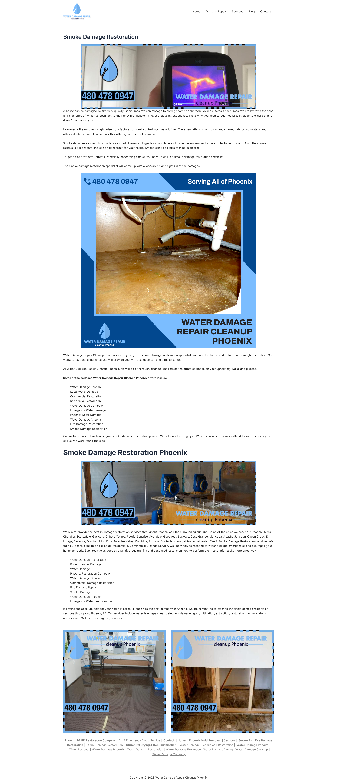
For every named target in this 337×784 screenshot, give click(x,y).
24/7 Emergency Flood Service (139, 740)
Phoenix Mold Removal (204, 740)
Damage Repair (216, 11)
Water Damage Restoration (145, 749)
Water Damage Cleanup (251, 749)
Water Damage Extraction (183, 749)
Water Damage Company (169, 754)
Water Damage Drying (218, 749)
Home (196, 11)
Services (237, 11)
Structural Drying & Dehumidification (151, 745)
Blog (252, 11)
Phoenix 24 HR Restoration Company (90, 740)
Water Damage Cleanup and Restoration (206, 745)
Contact (265, 11)
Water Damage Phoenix (108, 749)
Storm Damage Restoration (105, 745)
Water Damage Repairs (252, 745)
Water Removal (79, 749)
